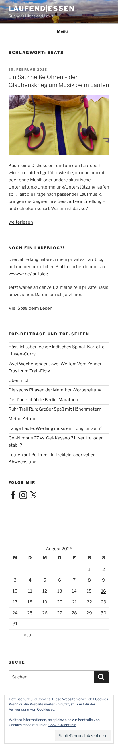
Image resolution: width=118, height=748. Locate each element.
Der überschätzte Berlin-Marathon (43, 399)
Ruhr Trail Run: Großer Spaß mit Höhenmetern (55, 409)
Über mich (19, 380)
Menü (62, 31)
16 (103, 591)
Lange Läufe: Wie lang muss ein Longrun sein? (55, 428)
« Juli (29, 634)
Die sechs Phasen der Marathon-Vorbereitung (55, 390)
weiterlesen (21, 222)
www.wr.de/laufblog (28, 273)
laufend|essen (42, 8)
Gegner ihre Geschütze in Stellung (67, 201)
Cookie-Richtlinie (62, 725)
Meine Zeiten (22, 418)
